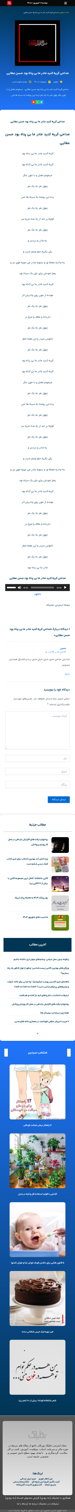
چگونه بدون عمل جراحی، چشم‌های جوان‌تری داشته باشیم (41, 959)
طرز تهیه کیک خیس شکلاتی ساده (37, 1331)
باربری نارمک (50, 1484)
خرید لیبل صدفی (28, 1478)
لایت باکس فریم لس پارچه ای (45, 1481)
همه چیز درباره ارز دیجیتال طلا (54, 1012)
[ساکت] (19, 587)
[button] (66, 3)
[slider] (12, 587)
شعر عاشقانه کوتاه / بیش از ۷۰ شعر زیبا (37, 1400)
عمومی (61, 12)
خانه (67, 12)
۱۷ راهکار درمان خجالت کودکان (37, 1125)
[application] (37, 587)
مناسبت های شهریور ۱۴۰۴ (35, 917)
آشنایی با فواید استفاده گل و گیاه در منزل (37, 1194)
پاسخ (67, 673)
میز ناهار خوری (45, 1478)
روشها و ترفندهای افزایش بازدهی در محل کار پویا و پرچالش (40, 1004)
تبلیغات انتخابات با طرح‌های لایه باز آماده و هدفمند (44, 995)
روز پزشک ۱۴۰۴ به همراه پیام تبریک (31, 897)
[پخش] (65, 587)
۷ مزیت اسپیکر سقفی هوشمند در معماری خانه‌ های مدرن (41, 1021)
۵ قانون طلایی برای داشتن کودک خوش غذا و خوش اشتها (37, 1262)
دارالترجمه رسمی (21, 1481)
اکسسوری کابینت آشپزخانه (29, 1484)
